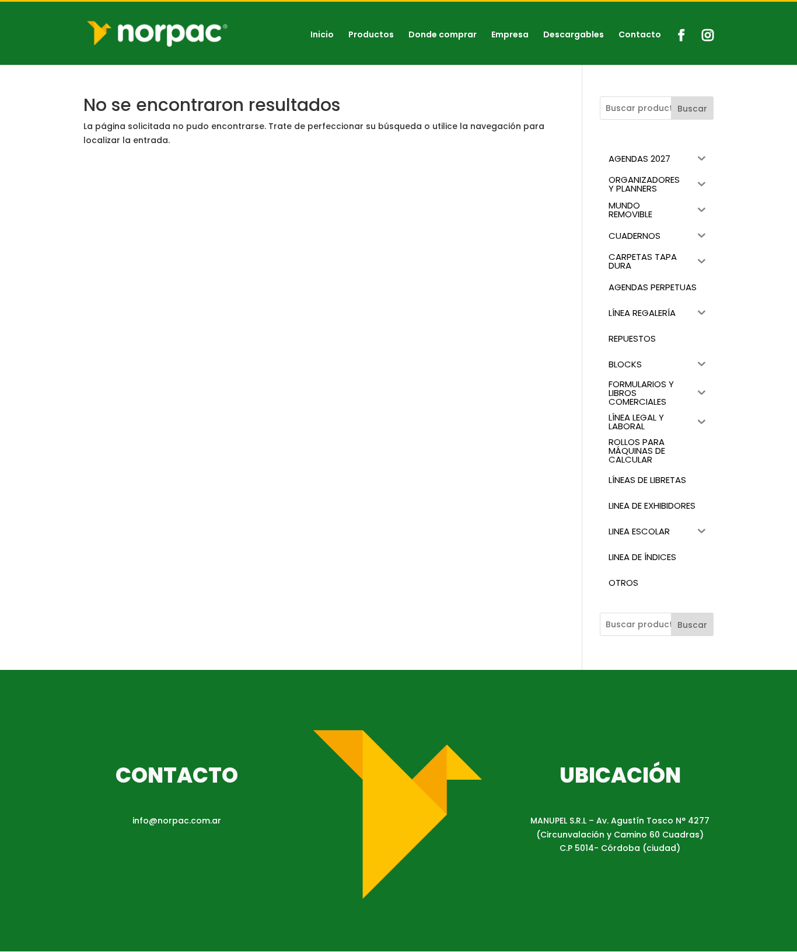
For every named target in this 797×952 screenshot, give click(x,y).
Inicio (322, 35)
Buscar (692, 108)
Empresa (510, 35)
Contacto (639, 35)
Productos (371, 35)
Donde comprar (442, 35)
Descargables (573, 35)
